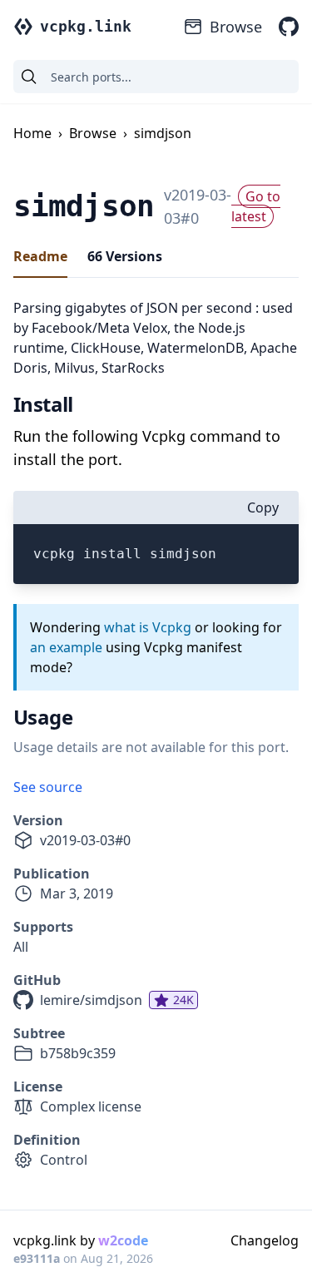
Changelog (264, 1240)
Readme (40, 256)
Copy (263, 507)
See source (47, 787)
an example (66, 647)
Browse (236, 27)
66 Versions (124, 256)
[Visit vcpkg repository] (289, 26)
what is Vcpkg (147, 627)
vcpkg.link (85, 26)
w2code (123, 1240)
